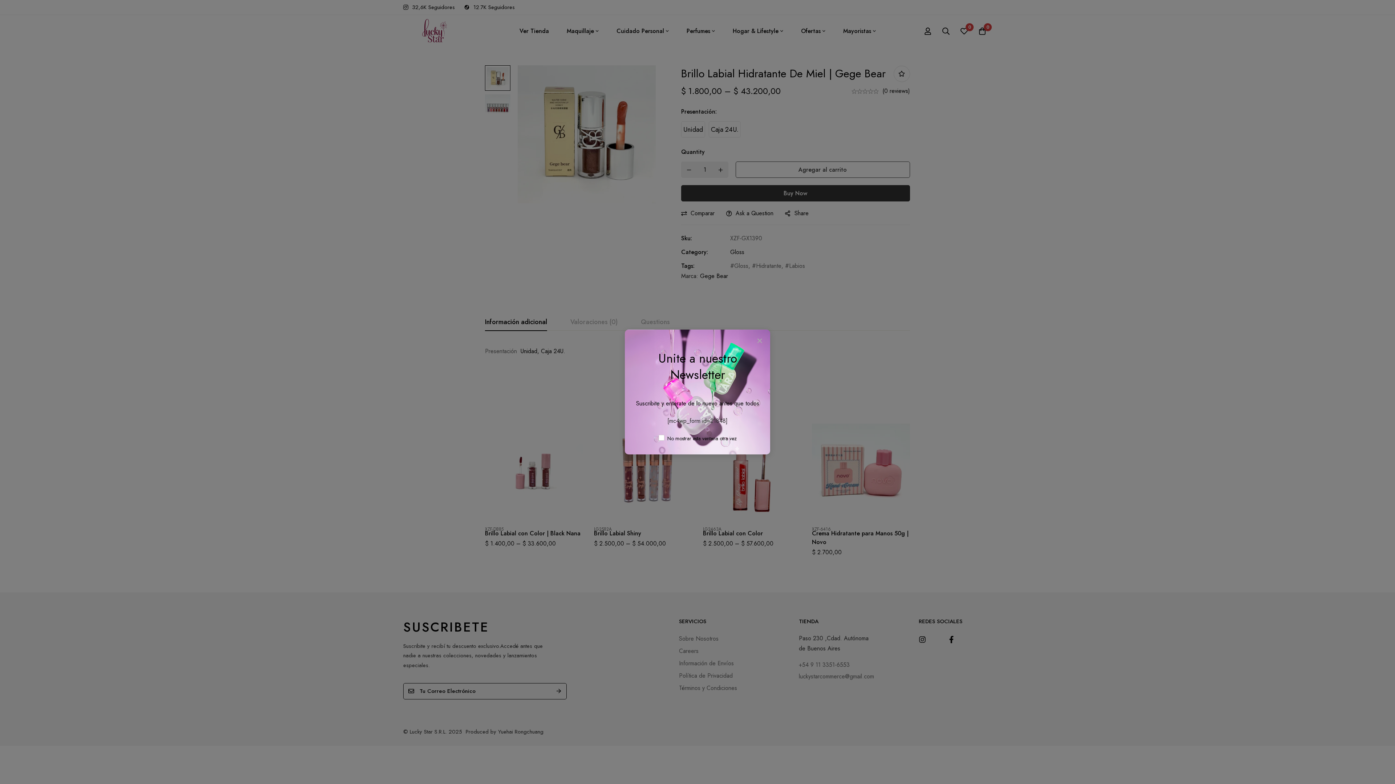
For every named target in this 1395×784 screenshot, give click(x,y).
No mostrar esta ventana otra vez (701, 438)
